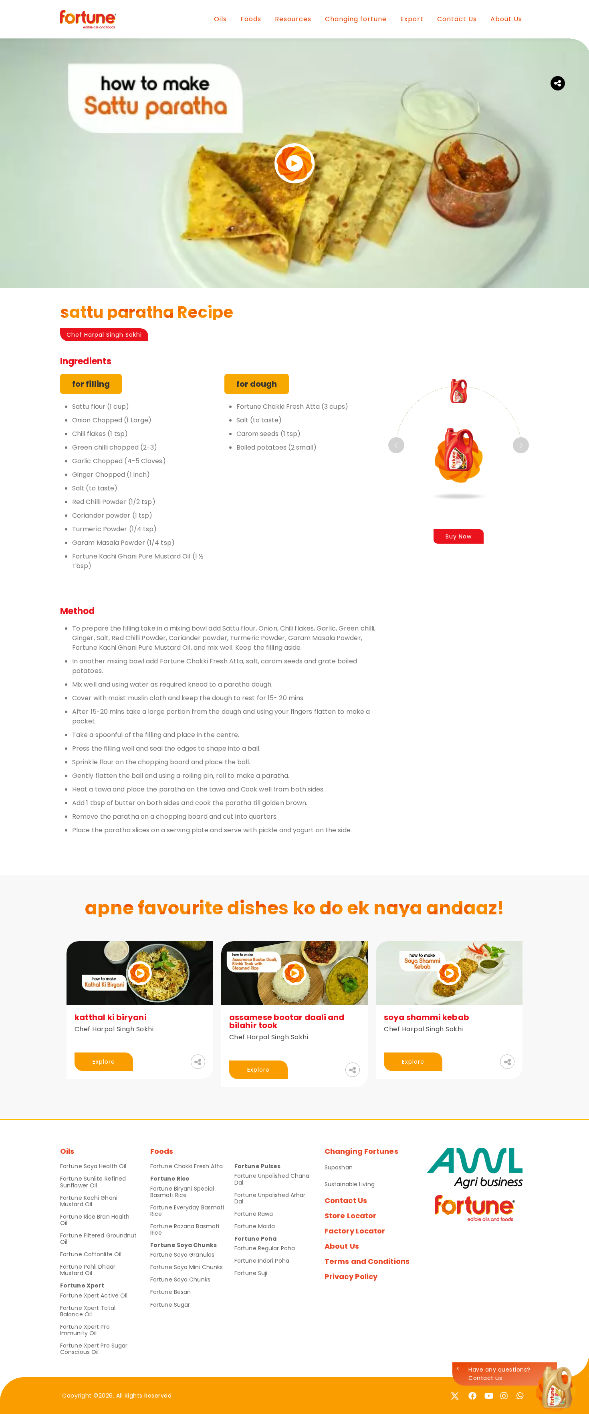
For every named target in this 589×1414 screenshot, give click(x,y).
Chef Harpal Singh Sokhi (104, 335)
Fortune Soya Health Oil (93, 1166)
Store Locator (350, 1216)
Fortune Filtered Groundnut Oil (98, 1238)
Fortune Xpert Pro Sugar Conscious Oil (93, 1349)
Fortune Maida (254, 1226)
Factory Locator (355, 1231)
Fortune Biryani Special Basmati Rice (182, 1192)
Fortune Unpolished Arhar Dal (269, 1198)
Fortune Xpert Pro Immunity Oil (85, 1330)
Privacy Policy (351, 1276)
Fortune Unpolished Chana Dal (271, 1179)
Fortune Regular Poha (264, 1248)
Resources (293, 19)
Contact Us (457, 19)
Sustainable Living (350, 1184)
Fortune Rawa (253, 1214)
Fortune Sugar (170, 1305)
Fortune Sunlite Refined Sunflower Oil (93, 1182)
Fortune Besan (170, 1292)
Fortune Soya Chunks (180, 1279)
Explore (104, 1062)
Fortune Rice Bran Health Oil (94, 1220)
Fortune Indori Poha (261, 1261)
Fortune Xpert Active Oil (93, 1295)
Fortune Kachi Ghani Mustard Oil (88, 1201)
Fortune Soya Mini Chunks (186, 1267)
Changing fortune (356, 19)
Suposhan (339, 1167)
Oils (220, 19)
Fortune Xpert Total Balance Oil (87, 1311)
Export (412, 19)
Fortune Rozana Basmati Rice (184, 1229)
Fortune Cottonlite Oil (90, 1254)
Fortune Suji (250, 1273)
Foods (250, 19)
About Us (506, 19)
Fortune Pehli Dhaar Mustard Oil (87, 1270)
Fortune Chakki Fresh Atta (186, 1166)
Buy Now (459, 536)
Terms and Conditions (367, 1261)
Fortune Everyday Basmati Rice (187, 1210)
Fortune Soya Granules (182, 1255)
